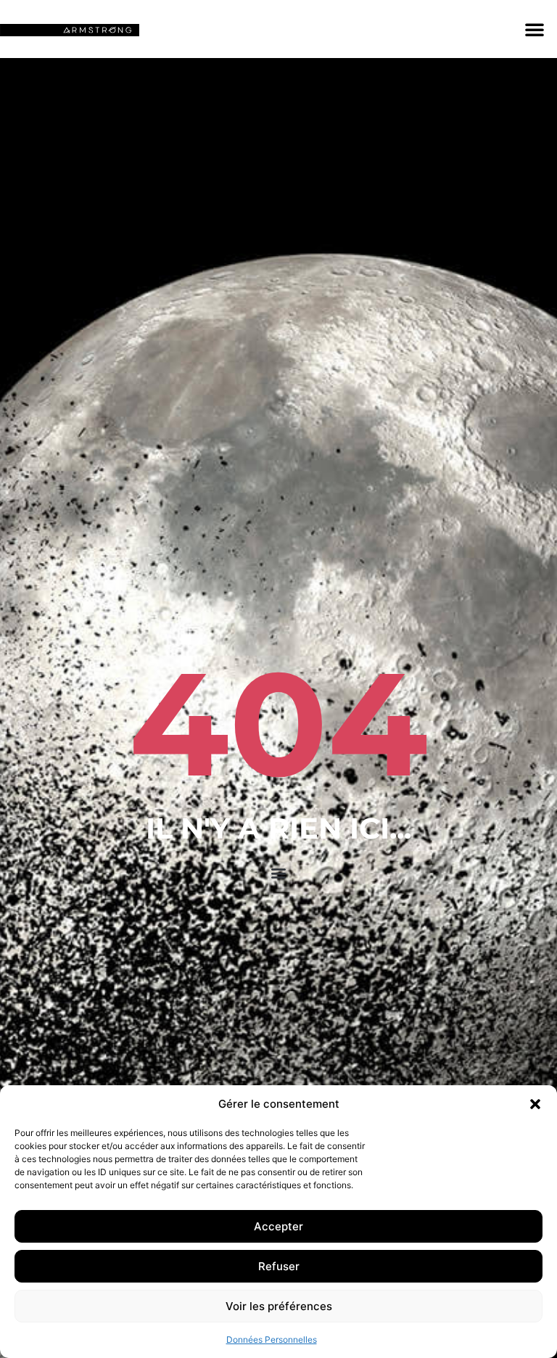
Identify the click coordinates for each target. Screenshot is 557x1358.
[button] (535, 1104)
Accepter (278, 1226)
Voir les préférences (279, 1306)
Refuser (279, 1266)
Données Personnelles (271, 1339)
